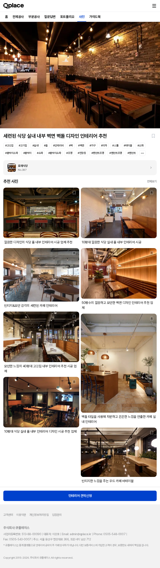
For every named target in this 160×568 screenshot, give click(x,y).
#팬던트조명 (97, 153)
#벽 (71, 145)
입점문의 (57, 514)
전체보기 (152, 181)
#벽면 (81, 145)
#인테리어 (58, 145)
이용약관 (21, 514)
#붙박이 (27, 153)
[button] (154, 5)
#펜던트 (132, 153)
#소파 (141, 145)
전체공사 (18, 17)
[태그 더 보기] (142, 153)
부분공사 (34, 17)
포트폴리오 (67, 17)
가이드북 (94, 17)
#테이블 (128, 145)
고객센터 (8, 514)
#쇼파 (40, 153)
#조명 (69, 153)
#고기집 (23, 145)
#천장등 (82, 153)
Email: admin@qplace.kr (76, 534)
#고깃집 (9, 145)
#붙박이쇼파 (54, 153)
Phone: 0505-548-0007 (109, 534)
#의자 (104, 145)
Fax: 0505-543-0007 (17, 539)
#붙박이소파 (11, 153)
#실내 (35, 145)
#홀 (46, 145)
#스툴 (115, 145)
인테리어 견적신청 (80, 496)
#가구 (93, 145)
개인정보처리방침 (39, 514)
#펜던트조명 (115, 153)
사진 (82, 17)
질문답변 (49, 17)
